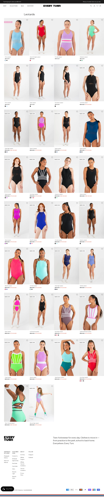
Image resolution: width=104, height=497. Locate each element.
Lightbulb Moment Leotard (85, 331)
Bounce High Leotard (34, 423)
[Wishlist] (97, 5)
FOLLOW (31, 451)
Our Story (22, 454)
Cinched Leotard (58, 240)
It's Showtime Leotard (34, 331)
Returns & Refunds (6, 461)
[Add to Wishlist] (27, 20)
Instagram (31, 454)
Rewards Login (14, 472)
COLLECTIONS (14, 5)
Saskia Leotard (58, 148)
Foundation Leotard (59, 102)
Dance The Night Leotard (35, 57)
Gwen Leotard (33, 102)
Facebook (31, 457)
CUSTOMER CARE (15, 452)
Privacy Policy (22, 474)
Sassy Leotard (8, 331)
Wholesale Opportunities (15, 459)
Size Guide (14, 463)
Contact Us (14, 456)
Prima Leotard (8, 57)
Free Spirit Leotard (84, 57)
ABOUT (22, 451)
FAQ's (13, 469)
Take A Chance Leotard (9, 423)
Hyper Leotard (8, 377)
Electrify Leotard (33, 240)
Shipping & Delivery (6, 457)
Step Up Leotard (33, 148)
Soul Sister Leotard (34, 194)
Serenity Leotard (83, 240)
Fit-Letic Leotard (58, 57)
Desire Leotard (8, 194)
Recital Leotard (33, 377)
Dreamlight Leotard (9, 148)
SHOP (4, 5)
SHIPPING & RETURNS (7, 452)
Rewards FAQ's (14, 477)
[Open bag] (100, 6)
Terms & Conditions (23, 469)
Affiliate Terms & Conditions (23, 463)
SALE (22, 5)
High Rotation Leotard (59, 377)
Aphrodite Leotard (84, 102)
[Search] (91, 6)
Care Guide (14, 466)
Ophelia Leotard (83, 285)
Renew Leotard (83, 194)
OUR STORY (30, 5)
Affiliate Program (22, 458)
